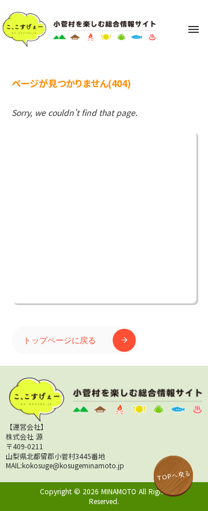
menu (193, 29)
